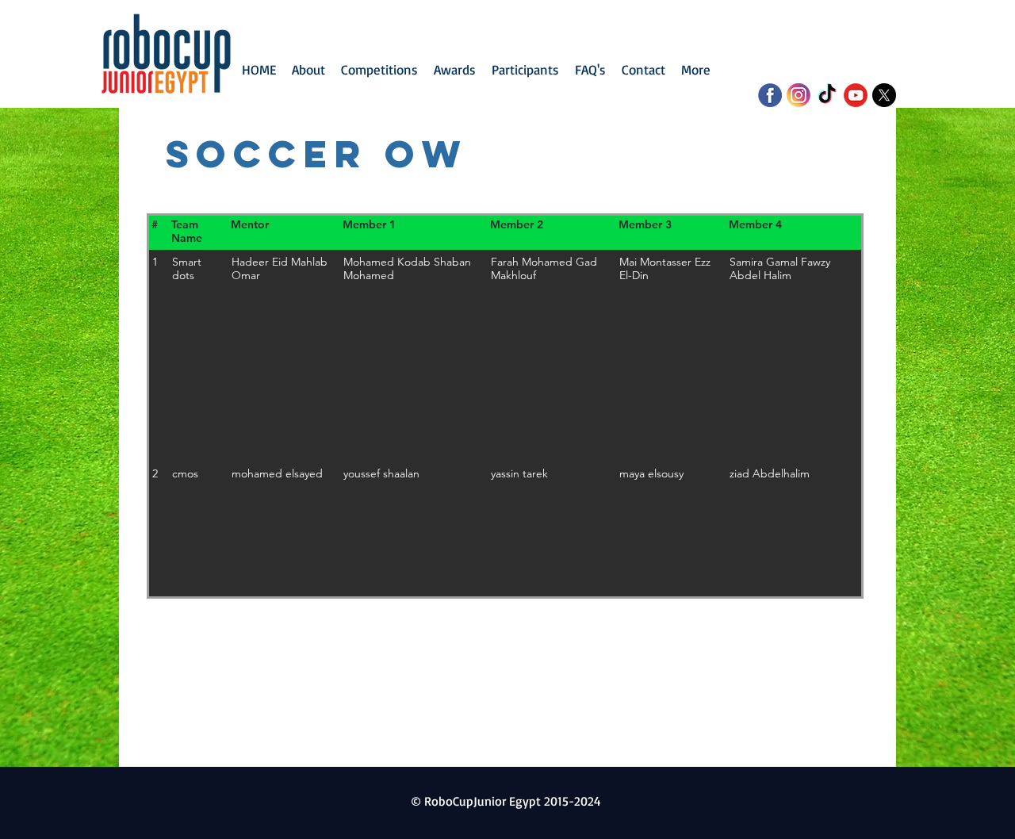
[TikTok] (827, 95)
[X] (884, 95)
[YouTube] (856, 95)
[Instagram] (798, 95)
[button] (379, 70)
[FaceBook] (770, 95)
